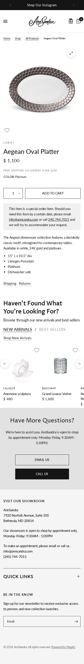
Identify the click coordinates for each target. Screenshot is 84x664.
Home (6, 38)
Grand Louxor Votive (57, 393)
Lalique (9, 388)
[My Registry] (71, 21)
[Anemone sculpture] (21, 365)
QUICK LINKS (18, 576)
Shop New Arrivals (17, 338)
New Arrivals (17, 329)
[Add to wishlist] (7, 130)
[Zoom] (71, 53)
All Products (32, 38)
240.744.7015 (58, 219)
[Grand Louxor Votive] (60, 365)
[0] (78, 21)
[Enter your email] (76, 621)
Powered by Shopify (63, 647)
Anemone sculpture (17, 393)
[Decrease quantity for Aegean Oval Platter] (7, 193)
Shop (18, 38)
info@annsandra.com (23, 219)
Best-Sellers (52, 329)
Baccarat (49, 388)
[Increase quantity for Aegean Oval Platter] (19, 193)
